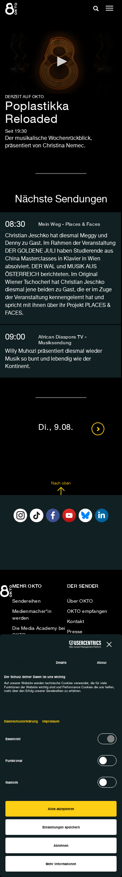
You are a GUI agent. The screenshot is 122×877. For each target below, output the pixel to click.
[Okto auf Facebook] (53, 515)
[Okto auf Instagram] (20, 515)
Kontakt (75, 621)
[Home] (7, 593)
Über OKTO (80, 601)
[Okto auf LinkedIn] (101, 515)
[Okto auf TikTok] (36, 515)
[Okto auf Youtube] (69, 515)
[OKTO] (12, 8)
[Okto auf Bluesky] (85, 515)
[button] (61, 61)
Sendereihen (26, 601)
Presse (75, 631)
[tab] (60, 224)
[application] (61, 62)
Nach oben (60, 483)
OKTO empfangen (87, 611)
